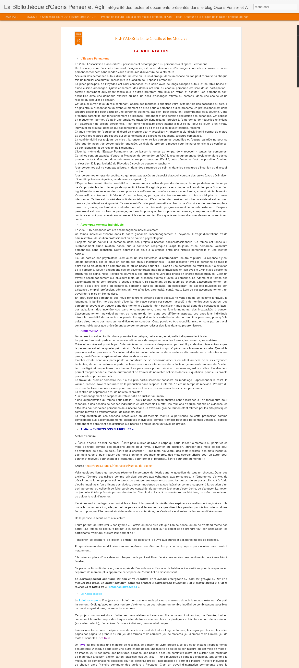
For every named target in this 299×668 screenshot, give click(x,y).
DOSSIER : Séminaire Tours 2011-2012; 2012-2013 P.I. (62, 17)
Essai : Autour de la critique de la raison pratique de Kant (212, 17)
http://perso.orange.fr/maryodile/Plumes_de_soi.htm (119, 466)
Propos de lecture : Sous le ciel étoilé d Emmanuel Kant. (137, 17)
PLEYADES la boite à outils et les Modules (151, 38)
